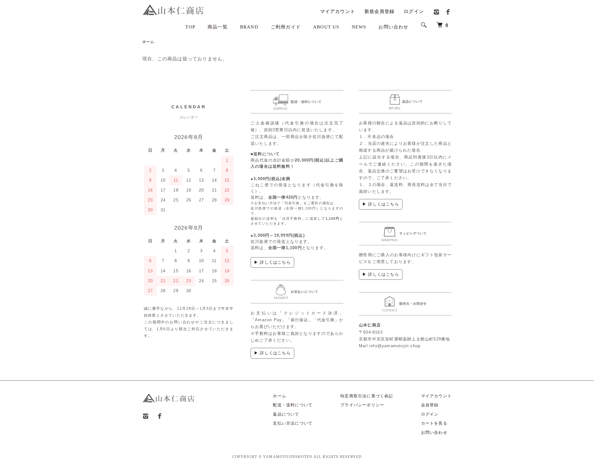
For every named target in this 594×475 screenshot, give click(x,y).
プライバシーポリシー (362, 405)
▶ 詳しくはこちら (272, 262)
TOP (190, 26)
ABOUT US (326, 26)
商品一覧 (218, 26)
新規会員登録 (379, 11)
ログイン (414, 11)
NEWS (359, 26)
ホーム (148, 42)
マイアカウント (337, 11)
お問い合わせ (393, 26)
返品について (286, 414)
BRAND (249, 26)
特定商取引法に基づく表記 (366, 396)
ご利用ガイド (286, 26)
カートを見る (434, 423)
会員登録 (430, 405)
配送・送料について (292, 405)
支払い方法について (292, 423)
